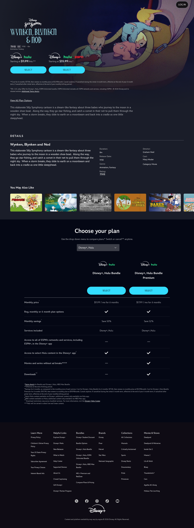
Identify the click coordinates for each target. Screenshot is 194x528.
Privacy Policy (35, 437)
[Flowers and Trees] (130, 203)
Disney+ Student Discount (85, 437)
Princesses (125, 479)
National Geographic (106, 461)
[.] (76, 501)
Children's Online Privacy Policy (40, 444)
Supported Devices (60, 467)
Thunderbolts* (149, 473)
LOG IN (182, 4)
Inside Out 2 (148, 449)
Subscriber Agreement (39, 461)
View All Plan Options (21, 100)
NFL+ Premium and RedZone (83, 474)
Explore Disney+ (59, 437)
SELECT (28, 70)
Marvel (101, 449)
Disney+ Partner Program (62, 491)
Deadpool (147, 437)
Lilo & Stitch (148, 461)
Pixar (100, 443)
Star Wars (102, 455)
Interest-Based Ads (37, 473)
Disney (101, 437)
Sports (123, 455)
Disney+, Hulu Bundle (84, 449)
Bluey (146, 467)
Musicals (124, 443)
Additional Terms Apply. (30, 91)
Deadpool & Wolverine (152, 443)
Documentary (126, 467)
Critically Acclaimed (128, 449)
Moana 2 (147, 455)
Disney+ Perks (58, 443)
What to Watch (58, 455)
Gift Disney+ (57, 485)
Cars (145, 479)
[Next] (188, 202)
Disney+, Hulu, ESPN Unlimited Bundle (83, 456)
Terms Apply (29, 384)
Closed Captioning (60, 479)
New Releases (58, 449)
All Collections (126, 437)
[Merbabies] (26, 203)
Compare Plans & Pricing (85, 482)
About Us (56, 473)
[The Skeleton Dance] (95, 203)
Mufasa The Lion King (152, 491)
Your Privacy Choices (38, 467)
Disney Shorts (126, 461)
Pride (123, 473)
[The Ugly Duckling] (61, 203)
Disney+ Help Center (92, 401)
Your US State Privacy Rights (38, 454)
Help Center (57, 461)
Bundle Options (81, 443)
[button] (63, 433)
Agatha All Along (150, 485)
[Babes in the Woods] (165, 203)
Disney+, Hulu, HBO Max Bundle (85, 465)
